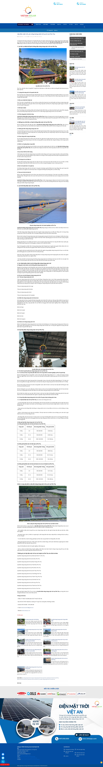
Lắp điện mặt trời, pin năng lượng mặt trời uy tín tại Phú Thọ (36, 34)
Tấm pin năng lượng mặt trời (76, 38)
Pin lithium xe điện (74, 53)
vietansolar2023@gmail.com (27, 607)
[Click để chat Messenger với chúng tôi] (2, 754)
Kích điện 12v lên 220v (75, 56)
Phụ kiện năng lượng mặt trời (76, 51)
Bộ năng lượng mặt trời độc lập (32, 619)
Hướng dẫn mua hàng (69, 749)
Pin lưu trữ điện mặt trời (75, 40)
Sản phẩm (52, 24)
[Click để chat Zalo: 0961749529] (2, 757)
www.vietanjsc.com (26, 610)
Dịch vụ (59, 24)
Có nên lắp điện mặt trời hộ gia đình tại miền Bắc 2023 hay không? (80, 123)
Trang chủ (38, 24)
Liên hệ (81, 24)
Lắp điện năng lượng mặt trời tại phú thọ (47, 679)
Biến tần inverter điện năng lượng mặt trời (76, 44)
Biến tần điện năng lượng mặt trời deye (77, 48)
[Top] (101, 762)
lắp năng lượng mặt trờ (26, 677)
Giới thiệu (45, 24)
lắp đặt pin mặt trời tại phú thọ (53, 677)
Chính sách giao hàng (80, 749)
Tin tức (65, 24)
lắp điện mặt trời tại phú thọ (33, 679)
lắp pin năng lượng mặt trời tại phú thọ (39, 677)
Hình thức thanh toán (80, 752)
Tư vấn (70, 24)
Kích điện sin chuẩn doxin (77, 59)
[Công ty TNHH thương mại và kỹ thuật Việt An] (28, 11)
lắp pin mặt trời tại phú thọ (22, 679)
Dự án (76, 24)
